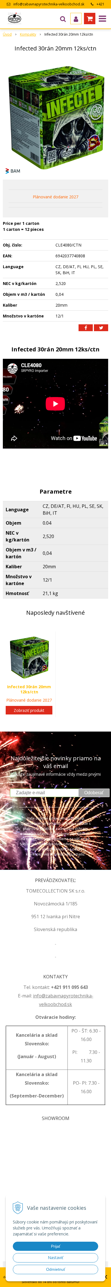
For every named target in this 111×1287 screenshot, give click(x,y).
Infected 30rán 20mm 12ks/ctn (29, 689)
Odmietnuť (55, 1269)
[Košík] (89, 18)
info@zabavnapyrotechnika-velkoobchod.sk (48, 4)
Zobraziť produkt (29, 710)
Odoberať (94, 792)
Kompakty (28, 34)
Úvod (7, 34)
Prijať (55, 1246)
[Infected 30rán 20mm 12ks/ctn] (55, 117)
